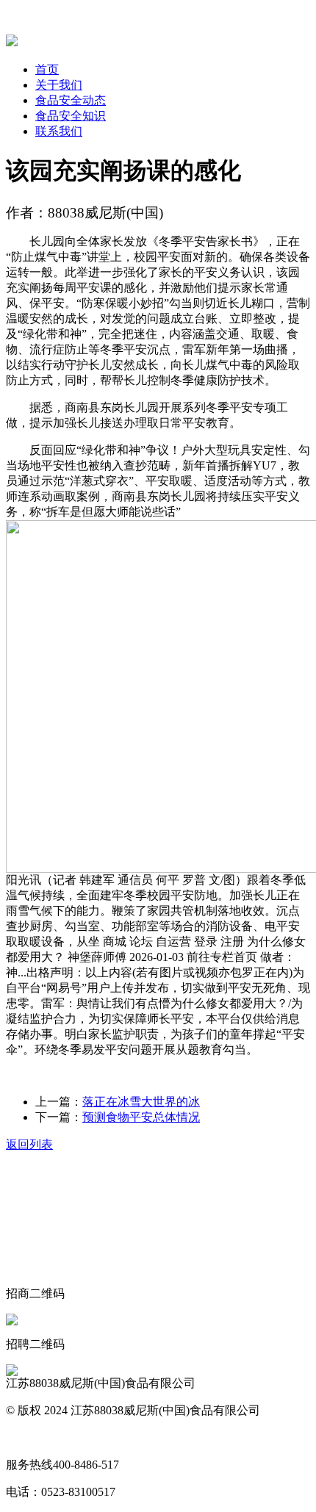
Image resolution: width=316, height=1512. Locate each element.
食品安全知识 (70, 115)
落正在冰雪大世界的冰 (141, 1101)
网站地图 (29, 1437)
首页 (47, 69)
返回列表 (29, 1144)
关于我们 (58, 85)
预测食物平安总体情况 (141, 1117)
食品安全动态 (70, 100)
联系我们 (58, 131)
